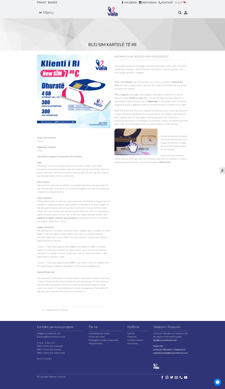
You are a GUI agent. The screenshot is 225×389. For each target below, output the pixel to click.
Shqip (179, 2)
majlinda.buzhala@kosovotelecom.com (170, 353)
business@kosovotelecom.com (51, 336)
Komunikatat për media (99, 333)
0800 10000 (43, 346)
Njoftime (133, 327)
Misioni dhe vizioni (97, 336)
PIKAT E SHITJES (44, 359)
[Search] (179, 13)
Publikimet (132, 336)
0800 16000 (43, 353)
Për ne (93, 327)
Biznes (52, 2)
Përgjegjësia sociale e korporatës (103, 340)
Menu (48, 12)
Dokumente (132, 343)
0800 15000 (43, 349)
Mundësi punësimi (135, 340)
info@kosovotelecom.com (49, 333)
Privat (41, 2)
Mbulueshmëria (95, 343)
